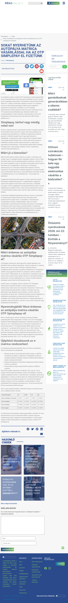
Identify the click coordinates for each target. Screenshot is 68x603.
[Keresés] (41, 3)
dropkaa (12, 599)
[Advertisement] (34, 20)
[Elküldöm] (64, 66)
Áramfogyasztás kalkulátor (59, 301)
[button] (27, 66)
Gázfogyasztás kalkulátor (59, 320)
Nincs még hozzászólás (9, 503)
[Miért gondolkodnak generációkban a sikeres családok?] (11, 460)
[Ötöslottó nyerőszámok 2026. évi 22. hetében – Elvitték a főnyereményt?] (11, 488)
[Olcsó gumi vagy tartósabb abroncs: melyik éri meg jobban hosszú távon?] (34, 488)
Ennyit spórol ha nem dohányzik (59, 366)
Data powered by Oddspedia (46, 596)
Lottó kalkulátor (57, 280)
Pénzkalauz (10, 60)
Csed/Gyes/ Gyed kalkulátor (59, 344)
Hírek (13, 36)
